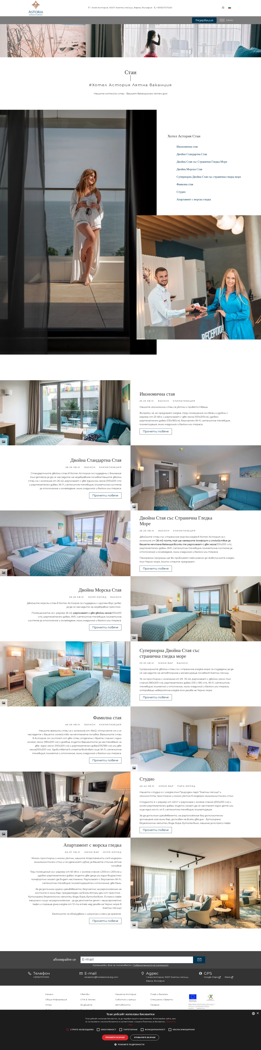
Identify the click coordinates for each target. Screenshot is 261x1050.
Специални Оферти (161, 999)
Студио (181, 191)
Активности (122, 1005)
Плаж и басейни (159, 994)
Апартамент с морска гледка (194, 199)
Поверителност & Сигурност (150, 965)
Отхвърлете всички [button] (145, 1037)
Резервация (204, 20)
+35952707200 (164, 7)
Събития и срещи (125, 999)
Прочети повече (156, 431)
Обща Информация (56, 999)
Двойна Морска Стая (189, 169)
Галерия (154, 1005)
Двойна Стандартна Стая (192, 154)
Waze (228, 977)
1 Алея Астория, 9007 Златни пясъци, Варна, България (121, 7)
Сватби (84, 994)
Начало (49, 994)
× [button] (257, 1013)
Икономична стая (187, 146)
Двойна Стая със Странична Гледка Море (202, 161)
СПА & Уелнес (88, 999)
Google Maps (211, 977)
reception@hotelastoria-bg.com (101, 977)
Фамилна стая (185, 184)
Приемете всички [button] (115, 1037)
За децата (86, 1005)
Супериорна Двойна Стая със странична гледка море (209, 176)
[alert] (130, 1030)
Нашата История (125, 994)
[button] (130, 1044)
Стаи (48, 1005)
